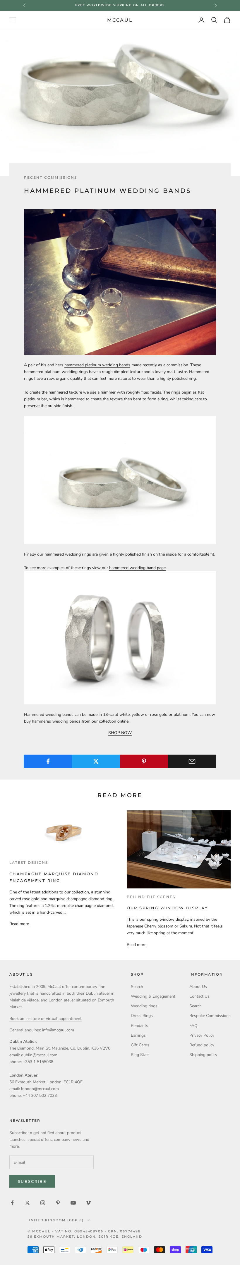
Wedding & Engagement (153, 996)
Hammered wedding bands (48, 714)
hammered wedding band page (137, 568)
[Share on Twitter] (96, 761)
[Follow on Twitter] (27, 1203)
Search (137, 986)
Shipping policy (203, 1054)
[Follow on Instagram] (43, 1203)
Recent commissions (50, 178)
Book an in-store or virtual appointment (45, 1018)
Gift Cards (140, 1045)
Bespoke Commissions (210, 1015)
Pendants (139, 1025)
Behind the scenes (151, 897)
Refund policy (201, 1045)
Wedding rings (144, 1006)
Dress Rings (142, 1015)
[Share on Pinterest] (144, 761)
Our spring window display (167, 907)
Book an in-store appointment (120, 5)
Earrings (138, 1035)
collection (107, 721)
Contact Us (199, 996)
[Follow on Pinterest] (58, 1203)
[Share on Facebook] (48, 761)
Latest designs (28, 863)
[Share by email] (192, 761)
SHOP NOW (120, 733)
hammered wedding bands (56, 721)
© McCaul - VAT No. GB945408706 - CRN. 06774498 (84, 1231)
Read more (19, 924)
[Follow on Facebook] (12, 1203)
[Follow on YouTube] (73, 1203)
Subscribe (32, 1181)
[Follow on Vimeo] (88, 1203)
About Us (198, 986)
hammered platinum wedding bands (97, 365)
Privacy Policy (201, 1035)
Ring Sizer (140, 1054)
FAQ (193, 1025)
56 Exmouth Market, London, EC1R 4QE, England (85, 1236)
